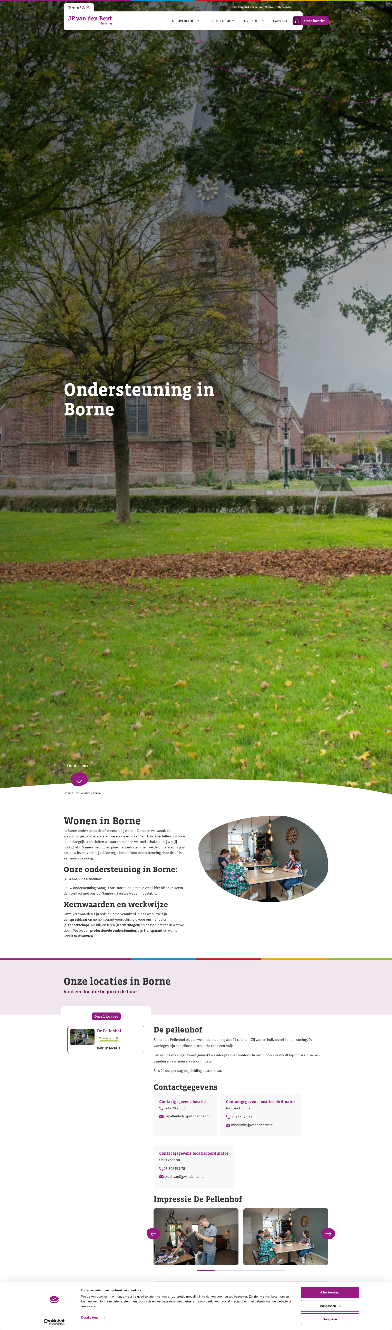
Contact (280, 20)
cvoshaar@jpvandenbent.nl (185, 1176)
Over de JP (253, 20)
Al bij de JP (221, 20)
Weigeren (330, 1319)
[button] (328, 1233)
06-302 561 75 (174, 1168)
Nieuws (269, 7)
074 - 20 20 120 (175, 1108)
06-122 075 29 (241, 1117)
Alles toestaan (330, 1292)
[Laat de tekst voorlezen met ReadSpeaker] (74, 7)
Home (67, 793)
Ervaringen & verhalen (247, 7)
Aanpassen (328, 1306)
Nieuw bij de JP (185, 20)
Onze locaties (314, 20)
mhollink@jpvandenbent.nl (251, 1125)
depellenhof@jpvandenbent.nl (188, 1116)
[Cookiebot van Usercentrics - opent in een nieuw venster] (54, 1322)
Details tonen (90, 1317)
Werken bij (284, 7)
